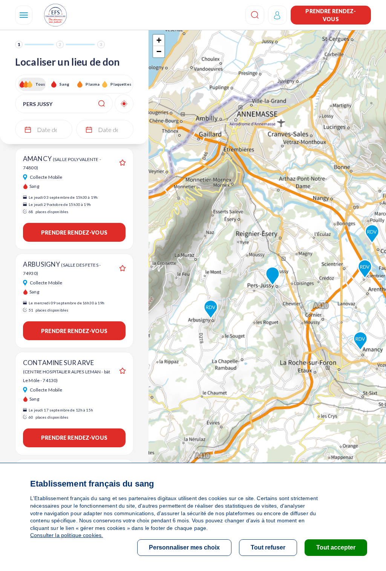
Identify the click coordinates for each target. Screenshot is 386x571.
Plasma (93, 84)
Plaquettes (120, 84)
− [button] (158, 51)
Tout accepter (335, 547)
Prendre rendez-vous (330, 15)
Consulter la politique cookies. (66, 535)
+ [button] (158, 40)
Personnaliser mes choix (184, 547)
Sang (64, 84)
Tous (40, 84)
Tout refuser (268, 547)
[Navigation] (23, 15)
